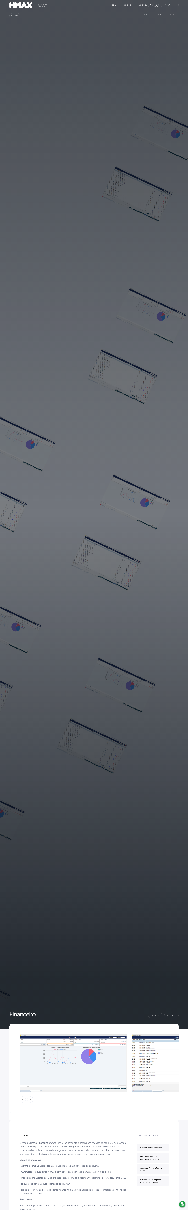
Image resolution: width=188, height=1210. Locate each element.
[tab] (26, 1137)
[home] (55, 5)
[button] (114, 5)
